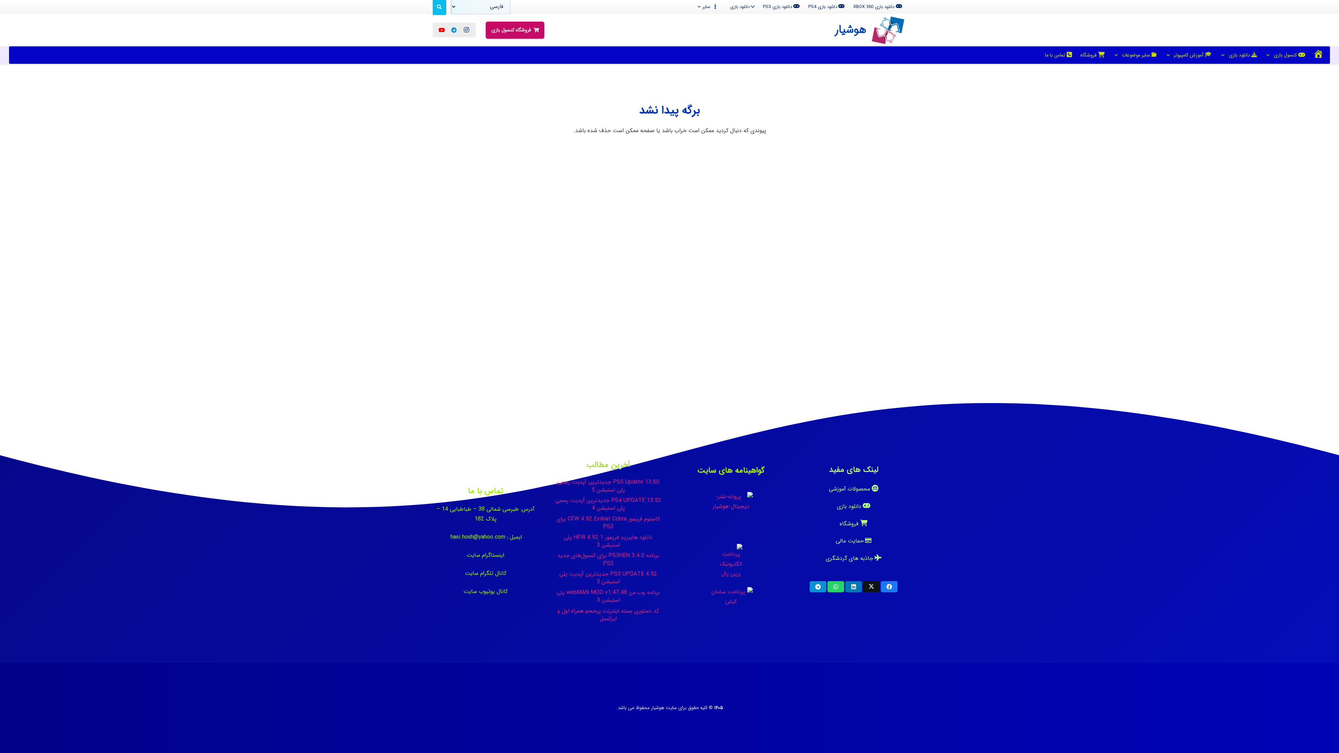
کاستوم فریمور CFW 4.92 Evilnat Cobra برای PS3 (608, 523)
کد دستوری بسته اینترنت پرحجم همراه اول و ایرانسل (608, 615)
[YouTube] (441, 30)
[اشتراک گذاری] (889, 586)
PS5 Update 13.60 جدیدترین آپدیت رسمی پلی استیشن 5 (608, 486)
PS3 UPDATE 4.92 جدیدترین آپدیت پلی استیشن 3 (608, 578)
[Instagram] (466, 30)
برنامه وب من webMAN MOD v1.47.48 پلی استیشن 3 (608, 596)
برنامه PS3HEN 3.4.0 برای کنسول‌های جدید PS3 (608, 559)
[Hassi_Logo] (888, 30)
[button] (707, 7)
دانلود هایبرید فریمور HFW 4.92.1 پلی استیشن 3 (608, 541)
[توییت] (871, 586)
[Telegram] (454, 30)
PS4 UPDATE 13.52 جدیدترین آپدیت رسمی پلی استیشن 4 (608, 504)
